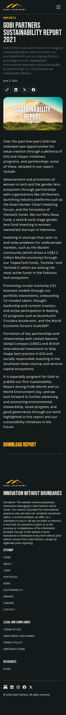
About (7, 563)
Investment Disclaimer (18, 636)
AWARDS (8, 596)
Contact (9, 609)
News (6, 583)
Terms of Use (12, 629)
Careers (8, 603)
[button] (58, 7)
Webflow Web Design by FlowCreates (24, 702)
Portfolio (10, 576)
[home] (14, 7)
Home (7, 557)
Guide (7, 669)
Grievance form (14, 649)
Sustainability (13, 590)
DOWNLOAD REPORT (19, 444)
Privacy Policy (13, 642)
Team (6, 570)
